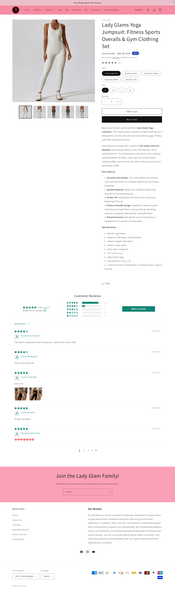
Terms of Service (19, 534)
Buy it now (132, 119)
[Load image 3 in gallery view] (53, 112)
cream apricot (111, 73)
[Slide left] (15, 112)
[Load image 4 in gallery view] (67, 112)
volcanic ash (131, 79)
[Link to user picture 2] (35, 394)
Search (15, 515)
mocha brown (131, 73)
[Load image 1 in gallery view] (25, 112)
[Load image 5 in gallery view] (82, 112)
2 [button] (83, 450)
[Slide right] (92, 112)
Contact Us (17, 520)
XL (130, 90)
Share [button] (107, 283)
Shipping (115, 57)
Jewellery (16, 525)
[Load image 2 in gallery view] (39, 112)
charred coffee (111, 79)
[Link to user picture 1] (21, 394)
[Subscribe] (109, 492)
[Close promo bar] (173, 2)
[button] (49, 10)
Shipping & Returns (20, 529)
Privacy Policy (18, 539)
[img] (21, 331)
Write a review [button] (139, 308)
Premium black (151, 73)
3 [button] (88, 450)
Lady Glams (22, 586)
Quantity (105, 96)
